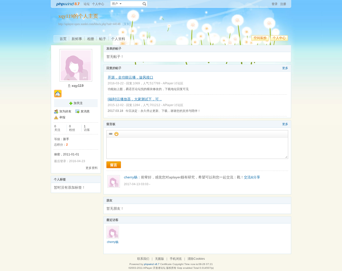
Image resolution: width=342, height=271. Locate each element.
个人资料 (118, 39)
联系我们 (143, 258)
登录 (275, 4)
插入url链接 (110, 133)
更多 (285, 68)
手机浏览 (176, 258)
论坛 (87, 4)
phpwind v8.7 (151, 264)
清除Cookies (196, 258)
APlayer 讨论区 (173, 83)
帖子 (102, 39)
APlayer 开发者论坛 (154, 267)
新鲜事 (77, 39)
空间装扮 (260, 38)
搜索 (144, 4)
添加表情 (116, 133)
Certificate (166, 264)
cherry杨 (112, 242)
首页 (63, 39)
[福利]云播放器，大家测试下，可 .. (135, 99)
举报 (62, 117)
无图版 (159, 258)
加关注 (78, 103)
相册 (90, 39)
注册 (283, 4)
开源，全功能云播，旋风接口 (130, 77)
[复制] (127, 24)
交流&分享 (252, 177)
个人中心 (98, 4)
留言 (113, 165)
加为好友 (65, 111)
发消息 (85, 111)
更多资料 (92, 168)
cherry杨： (132, 177)
